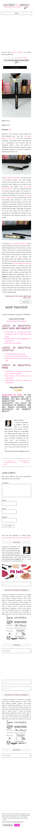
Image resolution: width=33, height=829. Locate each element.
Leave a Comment (22, 57)
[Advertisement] (16, 33)
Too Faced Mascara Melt (12, 177)
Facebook (9, 321)
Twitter (16, 321)
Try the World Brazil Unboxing (15, 354)
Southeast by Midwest (16, 6)
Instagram (23, 321)
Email (4, 508)
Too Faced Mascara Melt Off (18, 243)
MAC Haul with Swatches (13, 343)
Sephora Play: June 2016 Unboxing (16, 356)
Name (4, 500)
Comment (5, 483)
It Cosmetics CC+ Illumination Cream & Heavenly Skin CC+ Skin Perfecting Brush (18, 334)
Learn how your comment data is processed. (16, 537)
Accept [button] (17, 825)
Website (4, 517)
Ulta (10, 129)
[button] (16, 13)
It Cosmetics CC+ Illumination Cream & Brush (10, 462)
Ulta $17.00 (25, 302)
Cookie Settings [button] (8, 825)
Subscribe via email (12, 395)
